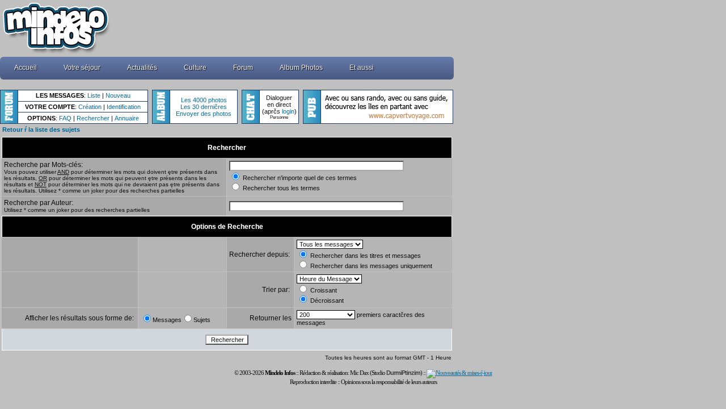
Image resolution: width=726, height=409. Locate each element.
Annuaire (127, 118)
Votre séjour (82, 68)
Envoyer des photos (203, 113)
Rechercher (93, 118)
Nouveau (117, 95)
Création (90, 106)
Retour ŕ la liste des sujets (41, 129)
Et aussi (361, 68)
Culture (195, 68)
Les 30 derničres (203, 106)
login (288, 111)
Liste (93, 95)
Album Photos (301, 68)
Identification (124, 106)
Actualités (142, 68)
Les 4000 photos (204, 100)
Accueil (25, 68)
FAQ (65, 118)
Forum (243, 68)
